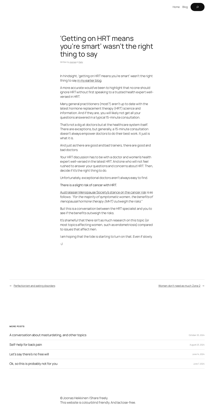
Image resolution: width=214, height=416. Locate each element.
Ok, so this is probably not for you (33, 364)
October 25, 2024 (197, 335)
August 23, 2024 (197, 344)
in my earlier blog (89, 80)
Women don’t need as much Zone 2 (179, 285)
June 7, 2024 (199, 363)
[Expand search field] (198, 7)
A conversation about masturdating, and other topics (47, 335)
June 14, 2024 (198, 354)
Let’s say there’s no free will (29, 354)
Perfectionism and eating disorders (34, 285)
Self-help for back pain (25, 344)
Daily (81, 62)
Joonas (73, 62)
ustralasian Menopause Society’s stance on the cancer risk (104, 192)
